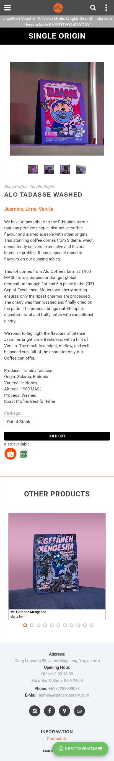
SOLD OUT (57, 436)
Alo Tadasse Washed (43, 194)
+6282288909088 (64, 688)
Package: (12, 413)
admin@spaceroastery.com (64, 695)
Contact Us (57, 738)
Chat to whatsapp (83, 749)
